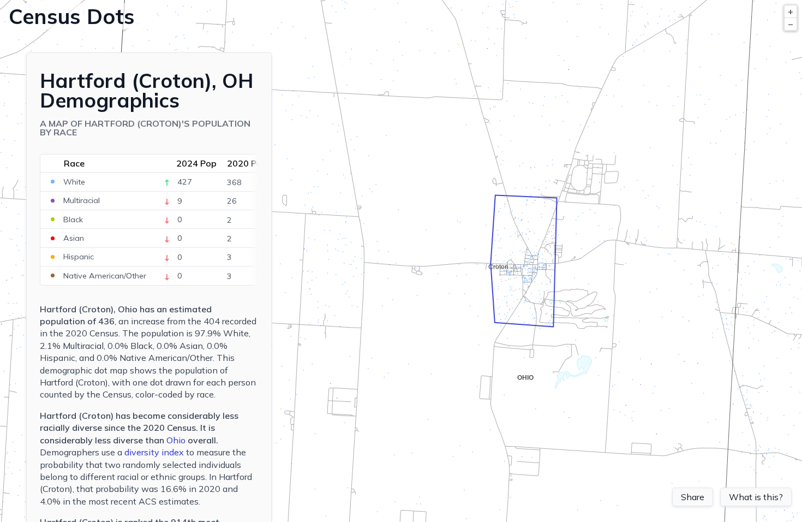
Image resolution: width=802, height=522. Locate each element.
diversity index (154, 452)
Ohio (175, 440)
